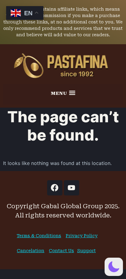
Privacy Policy (82, 235)
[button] (63, 92)
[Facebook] (54, 187)
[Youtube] (71, 187)
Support (86, 250)
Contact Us (61, 250)
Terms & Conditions (39, 235)
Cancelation (30, 250)
